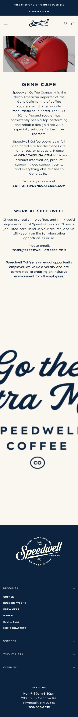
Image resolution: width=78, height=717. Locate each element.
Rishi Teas (11, 621)
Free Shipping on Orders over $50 (39, 4)
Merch (8, 615)
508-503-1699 (39, 707)
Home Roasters (15, 628)
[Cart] (73, 23)
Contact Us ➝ (39, 11)
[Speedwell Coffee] (39, 551)
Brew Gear (11, 609)
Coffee (8, 596)
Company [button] (10, 667)
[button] (5, 23)
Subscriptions (14, 602)
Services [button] (9, 641)
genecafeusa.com (35, 155)
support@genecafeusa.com (38, 186)
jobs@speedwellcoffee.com (39, 250)
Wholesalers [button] (13, 654)
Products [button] (10, 588)
